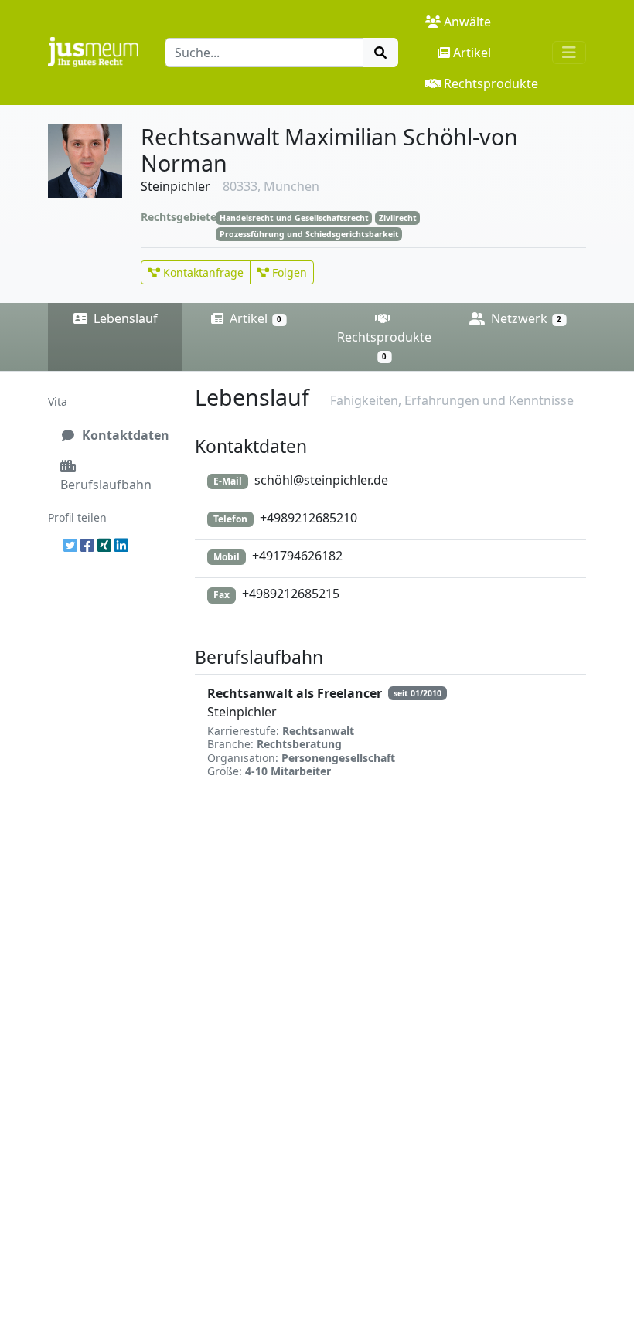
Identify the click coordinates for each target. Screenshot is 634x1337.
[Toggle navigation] (569, 52)
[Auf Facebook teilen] (87, 545)
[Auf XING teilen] (104, 545)
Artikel (472, 52)
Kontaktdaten (124, 435)
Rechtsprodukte (491, 83)
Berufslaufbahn (106, 484)
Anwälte (467, 21)
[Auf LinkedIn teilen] (121, 545)
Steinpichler (242, 711)
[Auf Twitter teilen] (70, 545)
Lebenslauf (124, 318)
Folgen (288, 272)
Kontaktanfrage (202, 272)
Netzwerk (524, 318)
